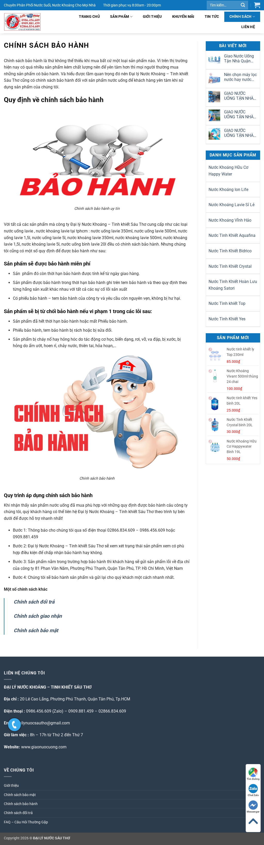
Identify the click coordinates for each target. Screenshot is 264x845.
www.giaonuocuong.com (44, 746)
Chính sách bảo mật (36, 630)
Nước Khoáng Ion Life (228, 189)
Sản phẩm (119, 16)
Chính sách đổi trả (34, 602)
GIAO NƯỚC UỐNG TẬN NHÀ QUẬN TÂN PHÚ (238, 133)
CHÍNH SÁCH (240, 16)
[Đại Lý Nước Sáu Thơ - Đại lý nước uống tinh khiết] (28, 22)
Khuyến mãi (183, 16)
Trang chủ (89, 16)
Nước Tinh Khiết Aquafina (232, 235)
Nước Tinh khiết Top (227, 303)
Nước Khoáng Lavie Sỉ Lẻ (231, 204)
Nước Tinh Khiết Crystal (230, 266)
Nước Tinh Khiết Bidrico (230, 250)
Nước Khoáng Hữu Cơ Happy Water (228, 171)
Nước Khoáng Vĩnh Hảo (230, 220)
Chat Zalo (253, 795)
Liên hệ (248, 27)
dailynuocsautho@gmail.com (43, 723)
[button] (257, 5)
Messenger (253, 811)
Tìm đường (253, 778)
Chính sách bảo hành (21, 804)
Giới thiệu (152, 16)
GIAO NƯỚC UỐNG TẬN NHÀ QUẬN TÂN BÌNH (239, 114)
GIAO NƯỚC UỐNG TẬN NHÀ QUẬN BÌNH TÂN (239, 96)
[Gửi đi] (243, 5)
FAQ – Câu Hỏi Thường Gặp (26, 822)
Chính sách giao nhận (38, 616)
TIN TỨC (212, 16)
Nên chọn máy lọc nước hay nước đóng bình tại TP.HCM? (240, 77)
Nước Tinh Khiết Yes (227, 318)
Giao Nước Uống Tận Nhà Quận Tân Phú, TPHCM (239, 58)
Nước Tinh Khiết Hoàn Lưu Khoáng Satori (233, 285)
